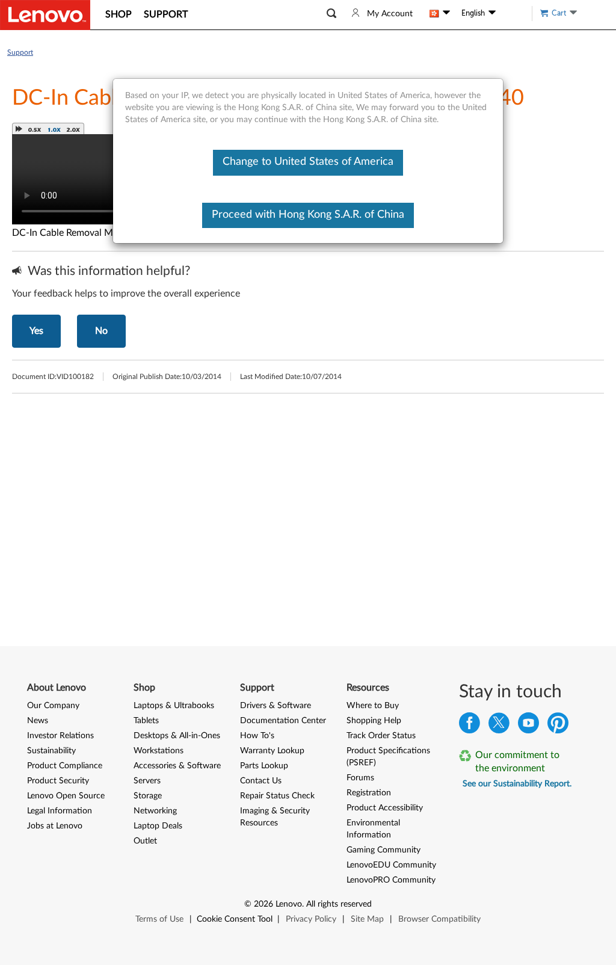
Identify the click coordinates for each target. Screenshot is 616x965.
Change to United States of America (308, 161)
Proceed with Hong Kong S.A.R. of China (308, 214)
